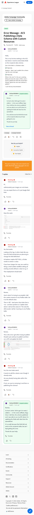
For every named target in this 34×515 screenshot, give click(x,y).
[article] (17, 191)
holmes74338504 (12, 49)
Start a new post (19, 165)
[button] (9, 45)
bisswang (10, 180)
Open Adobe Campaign (14, 20)
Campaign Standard (7, 8)
